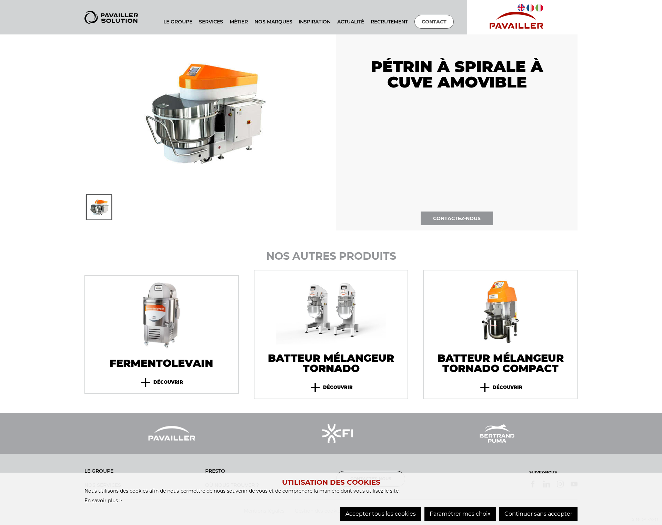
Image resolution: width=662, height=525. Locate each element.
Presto (215, 471)
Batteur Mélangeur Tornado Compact (501, 363)
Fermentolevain (161, 363)
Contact (434, 22)
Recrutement (389, 22)
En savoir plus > (103, 500)
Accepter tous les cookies (380, 514)
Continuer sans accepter (538, 514)
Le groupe (98, 471)
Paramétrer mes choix (460, 514)
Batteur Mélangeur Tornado (331, 363)
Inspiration (315, 22)
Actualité (350, 22)
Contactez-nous (457, 218)
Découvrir (161, 382)
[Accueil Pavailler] (111, 17)
